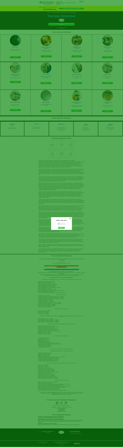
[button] (70, 218)
